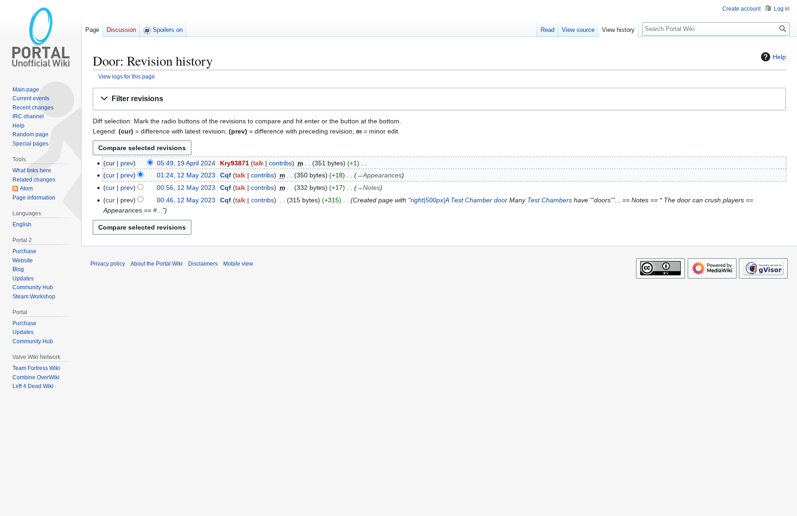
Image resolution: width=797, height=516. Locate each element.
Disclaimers (203, 264)
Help (779, 57)
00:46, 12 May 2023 (186, 200)
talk (258, 163)
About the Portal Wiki (157, 264)
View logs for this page (126, 76)
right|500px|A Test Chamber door (458, 200)
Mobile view (238, 264)
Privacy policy (107, 264)
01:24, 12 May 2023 (186, 175)
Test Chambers (549, 200)
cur (110, 175)
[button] (439, 99)
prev (126, 163)
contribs (280, 163)
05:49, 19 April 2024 (186, 163)
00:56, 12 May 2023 (186, 187)
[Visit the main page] (40, 37)
